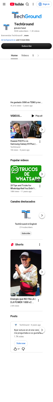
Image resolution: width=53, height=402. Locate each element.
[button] (38, 55)
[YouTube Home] (17, 4)
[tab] (14, 55)
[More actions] (40, 142)
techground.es (9, 40)
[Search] (27, 4)
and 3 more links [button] (23, 40)
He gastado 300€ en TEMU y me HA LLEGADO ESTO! (26, 102)
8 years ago (36, 325)
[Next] (42, 130)
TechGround (15, 147)
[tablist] (26, 55)
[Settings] (33, 4)
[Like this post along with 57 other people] (15, 349)
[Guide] (4, 4)
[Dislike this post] (23, 349)
